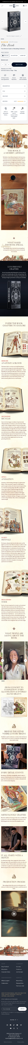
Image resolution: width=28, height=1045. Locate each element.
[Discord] (10, 1028)
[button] (2, 5)
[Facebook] (10, 1025)
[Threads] (13, 1028)
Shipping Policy (19, 983)
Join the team (19, 972)
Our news (18, 966)
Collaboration (4, 983)
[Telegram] (20, 1025)
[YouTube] (17, 1025)
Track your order (20, 986)
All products (4, 969)
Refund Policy (19, 980)
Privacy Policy (20, 1012)
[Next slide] (25, 21)
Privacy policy (20, 1042)
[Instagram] (7, 1025)
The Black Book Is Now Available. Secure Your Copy (12, 1)
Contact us (19, 969)
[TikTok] (13, 1025)
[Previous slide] (2, 21)
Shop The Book (5, 966)
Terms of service (8, 1042)
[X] (17, 1028)
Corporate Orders (5, 972)
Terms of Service (5, 1014)
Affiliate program (5, 980)
